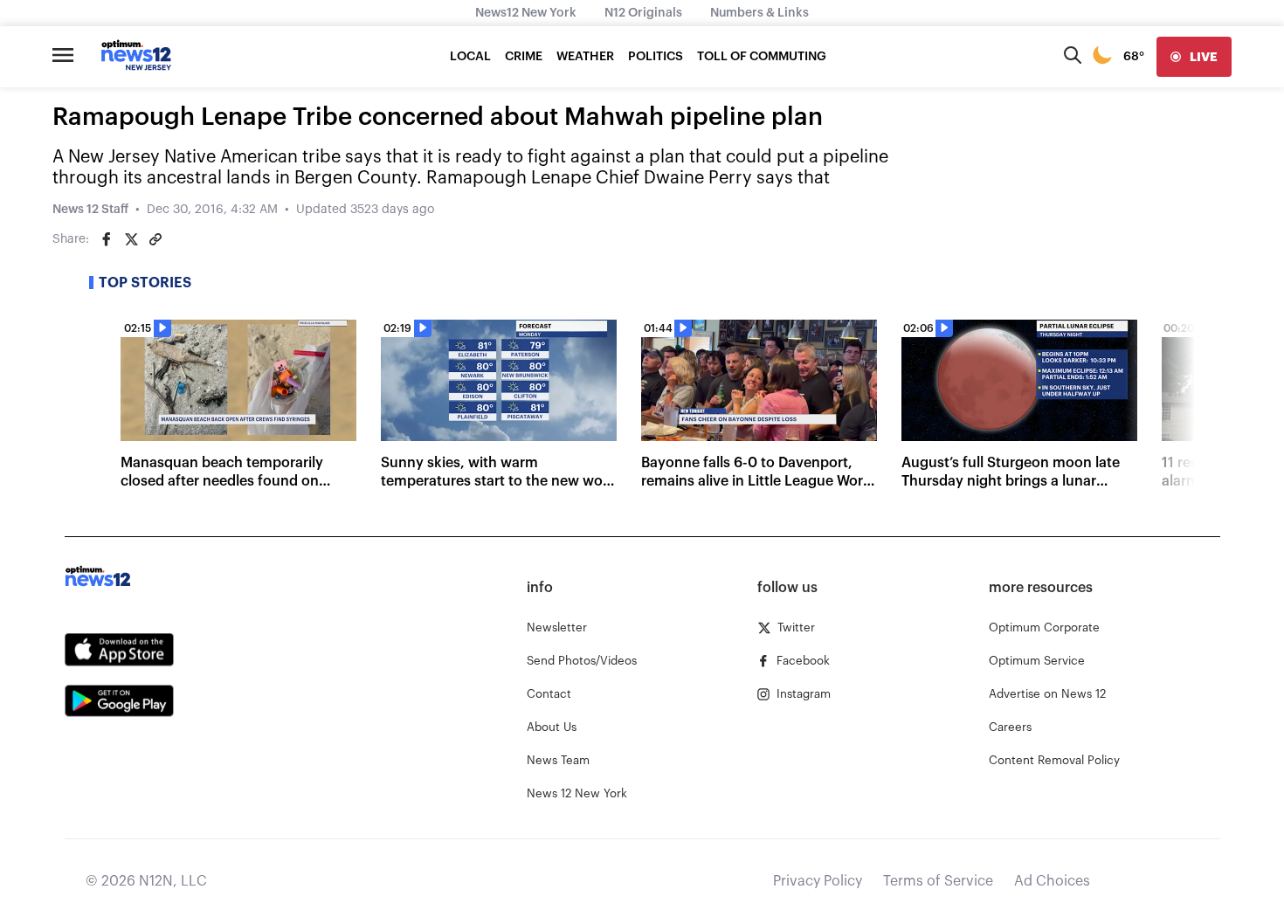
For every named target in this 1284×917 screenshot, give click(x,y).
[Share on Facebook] (107, 239)
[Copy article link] (155, 239)
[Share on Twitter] (131, 239)
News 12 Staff (90, 209)
